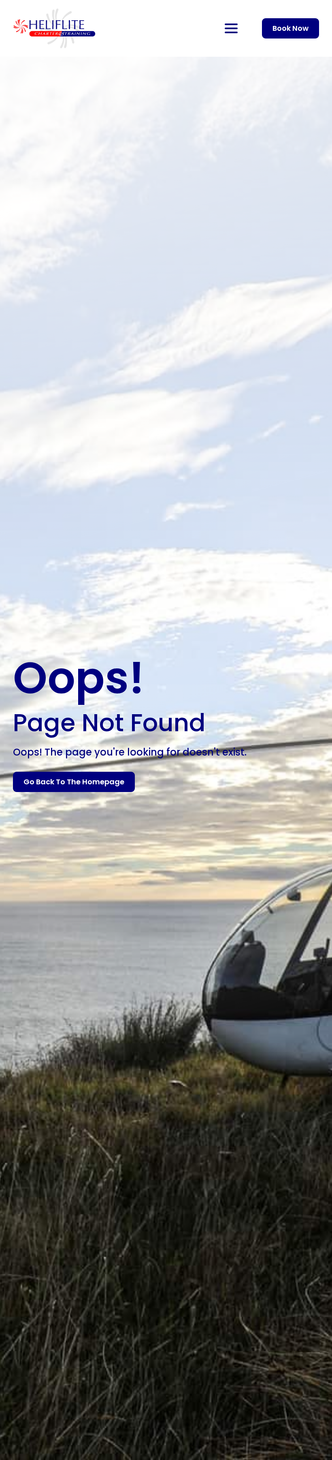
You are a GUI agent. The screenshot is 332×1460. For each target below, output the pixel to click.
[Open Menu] (231, 28)
